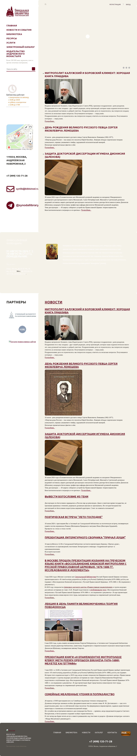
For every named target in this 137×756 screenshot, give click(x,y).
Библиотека (14, 34)
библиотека (71, 733)
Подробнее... (50, 121)
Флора (106, 246)
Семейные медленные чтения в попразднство (80, 694)
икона (112, 246)
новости (53, 302)
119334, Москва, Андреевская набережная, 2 (16, 160)
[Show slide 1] (123, 68)
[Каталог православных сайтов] (22, 338)
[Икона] (52, 267)
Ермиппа (83, 253)
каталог (99, 733)
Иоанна (105, 253)
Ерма (75, 249)
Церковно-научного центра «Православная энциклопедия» (88, 587)
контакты (112, 733)
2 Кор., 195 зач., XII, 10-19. (15, 269)
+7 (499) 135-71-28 (17, 175)
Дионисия (75, 253)
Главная (11, 25)
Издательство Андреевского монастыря (15, 53)
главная (57, 733)
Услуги (10, 42)
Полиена (90, 249)
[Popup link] (45, 4)
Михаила (122, 260)
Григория (92, 260)
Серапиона (81, 249)
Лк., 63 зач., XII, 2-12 (18, 274)
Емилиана (103, 249)
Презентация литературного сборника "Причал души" (85, 537)
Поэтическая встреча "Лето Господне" (74, 517)
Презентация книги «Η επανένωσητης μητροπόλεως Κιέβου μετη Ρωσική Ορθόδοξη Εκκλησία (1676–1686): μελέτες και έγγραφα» (83, 660)
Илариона (67, 253)
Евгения (114, 260)
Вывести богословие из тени (66, 496)
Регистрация (115, 4)
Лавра (119, 246)
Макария (97, 256)
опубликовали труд (98, 590)
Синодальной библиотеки (85, 577)
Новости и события (18, 30)
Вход (128, 4)
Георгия (113, 253)
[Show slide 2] (126, 68)
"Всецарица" (95, 263)
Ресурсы (11, 38)
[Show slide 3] (129, 68)
